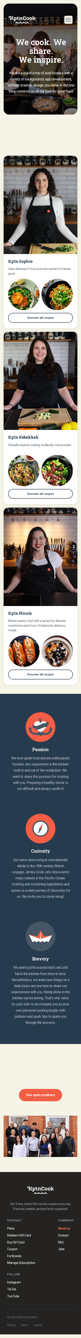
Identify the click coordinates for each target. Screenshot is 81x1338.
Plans (11, 1228)
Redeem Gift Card (19, 1235)
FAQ (61, 1242)
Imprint (38, 1325)
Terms (24, 1325)
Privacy (11, 1325)
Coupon (12, 1249)
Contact (63, 1235)
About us (64, 1228)
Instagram (14, 1282)
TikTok (11, 1289)
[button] (66, 20)
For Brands (14, 1256)
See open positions (40, 1095)
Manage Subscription (21, 1263)
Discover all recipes (40, 317)
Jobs (61, 1249)
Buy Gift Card (16, 1242)
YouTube (13, 1296)
